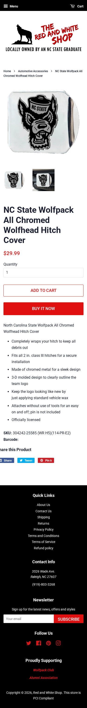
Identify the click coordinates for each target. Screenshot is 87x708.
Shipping (43, 517)
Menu (13, 6)
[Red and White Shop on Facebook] (38, 644)
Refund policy (43, 548)
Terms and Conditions (43, 536)
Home (7, 71)
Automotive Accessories (33, 71)
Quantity (10, 264)
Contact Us (43, 511)
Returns (43, 523)
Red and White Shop (47, 693)
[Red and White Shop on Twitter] (28, 644)
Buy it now (43, 308)
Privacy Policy (44, 529)
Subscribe (69, 619)
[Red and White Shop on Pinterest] (48, 644)
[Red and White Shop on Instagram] (58, 644)
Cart (80, 6)
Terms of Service (43, 542)
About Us (43, 505)
